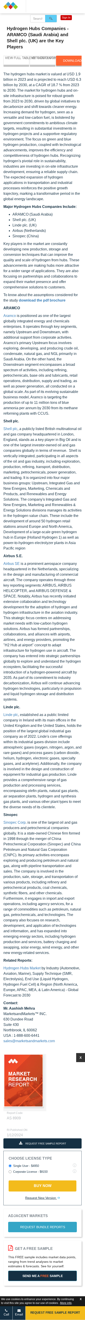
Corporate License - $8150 (30, 1171)
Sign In (66, 17)
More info (66, 1303)
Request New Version (41, 1198)
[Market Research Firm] (12, 5)
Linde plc (10, 715)
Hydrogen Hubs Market (22, 968)
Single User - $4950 (26, 1166)
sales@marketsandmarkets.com (29, 1041)
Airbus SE (11, 564)
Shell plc (10, 429)
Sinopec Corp (14, 822)
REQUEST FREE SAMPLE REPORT (45, 1143)
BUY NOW (42, 1186)
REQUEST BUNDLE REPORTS (42, 1227)
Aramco (9, 316)
